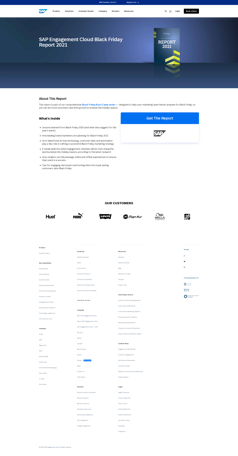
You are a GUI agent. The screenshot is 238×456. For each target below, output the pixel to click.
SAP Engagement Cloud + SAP (87, 327)
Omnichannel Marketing (47, 291)
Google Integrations (83, 426)
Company (103, 11)
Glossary (121, 279)
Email (41, 334)
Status (79, 338)
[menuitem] (170, 11)
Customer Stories (86, 11)
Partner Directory (83, 398)
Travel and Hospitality (84, 279)
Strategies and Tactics (46, 302)
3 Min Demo (81, 377)
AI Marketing (43, 269)
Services (80, 332)
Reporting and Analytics (47, 308)
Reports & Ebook (123, 263)
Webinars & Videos (124, 274)
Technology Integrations (47, 313)
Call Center (42, 384)
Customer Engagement (126, 355)
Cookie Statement (124, 409)
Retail (79, 263)
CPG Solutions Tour (45, 319)
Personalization (44, 274)
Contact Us (81, 371)
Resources (129, 11)
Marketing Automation (46, 285)
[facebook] (191, 256)
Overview (121, 257)
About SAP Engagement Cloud (87, 321)
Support (80, 343)
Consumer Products (83, 274)
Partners (115, 11)
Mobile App (43, 362)
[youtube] (191, 261)
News (79, 366)
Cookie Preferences (124, 415)
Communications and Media (86, 290)
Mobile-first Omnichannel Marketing (130, 371)
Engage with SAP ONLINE (127, 349)
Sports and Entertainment (86, 285)
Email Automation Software (127, 317)
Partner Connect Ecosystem (86, 392)
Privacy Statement (124, 398)
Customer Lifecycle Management (129, 300)
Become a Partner (83, 403)
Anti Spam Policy (124, 420)
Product (56, 11)
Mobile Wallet (43, 356)
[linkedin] (191, 267)
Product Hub (122, 285)
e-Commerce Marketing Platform (129, 311)
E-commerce (81, 268)
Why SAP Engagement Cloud (87, 316)
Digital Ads (42, 345)
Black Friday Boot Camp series (98, 104)
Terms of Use (122, 403)
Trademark (122, 431)
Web (40, 340)
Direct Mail (42, 373)
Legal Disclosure (123, 392)
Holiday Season (123, 377)
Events (79, 355)
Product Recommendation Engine (129, 334)
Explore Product (44, 253)
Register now (131, 2)
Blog (119, 268)
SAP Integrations (82, 420)
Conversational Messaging (48, 368)
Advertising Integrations (85, 415)
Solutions (69, 11)
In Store (41, 379)
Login (177, 11)
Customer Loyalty (45, 296)
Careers (84, 360)
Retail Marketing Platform (127, 323)
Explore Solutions (83, 257)
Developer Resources (84, 409)
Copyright (121, 426)
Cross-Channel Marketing (126, 306)
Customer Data (44, 280)
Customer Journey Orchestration (129, 328)
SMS (40, 351)
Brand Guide (81, 349)
